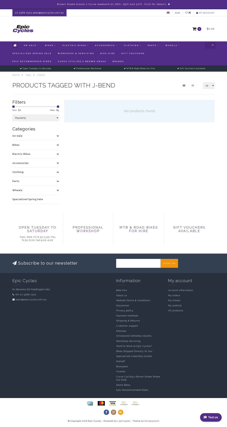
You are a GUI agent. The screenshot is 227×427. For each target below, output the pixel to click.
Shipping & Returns (128, 320)
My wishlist (175, 305)
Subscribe (169, 263)
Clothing (131, 45)
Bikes (49, 45)
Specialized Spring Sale (32, 53)
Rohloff (120, 361)
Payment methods (127, 315)
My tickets (174, 300)
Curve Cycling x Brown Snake (82, 61)
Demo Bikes (123, 385)
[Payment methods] (89, 403)
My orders (174, 295)
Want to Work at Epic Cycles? (134, 346)
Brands (118, 61)
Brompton (122, 366)
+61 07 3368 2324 (25, 294)
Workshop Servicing (128, 341)
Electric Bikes (74, 45)
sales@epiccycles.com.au (31, 299)
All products (175, 310)
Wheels (171, 45)
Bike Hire (107, 53)
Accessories (105, 45)
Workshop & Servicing (76, 53)
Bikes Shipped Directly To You (134, 351)
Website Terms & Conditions (133, 300)
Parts (152, 45)
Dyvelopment (152, 421)
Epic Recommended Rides (32, 61)
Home (16, 75)
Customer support (127, 325)
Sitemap (121, 331)
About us (121, 295)
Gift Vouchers (133, 53)
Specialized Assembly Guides (134, 356)
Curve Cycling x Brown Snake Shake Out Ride (138, 378)
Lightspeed (123, 421)
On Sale (30, 45)
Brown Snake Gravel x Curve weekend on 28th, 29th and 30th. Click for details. (112, 4)
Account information (180, 290)
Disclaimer (122, 305)
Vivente (120, 371)
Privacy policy (124, 310)
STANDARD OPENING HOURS (133, 336)
